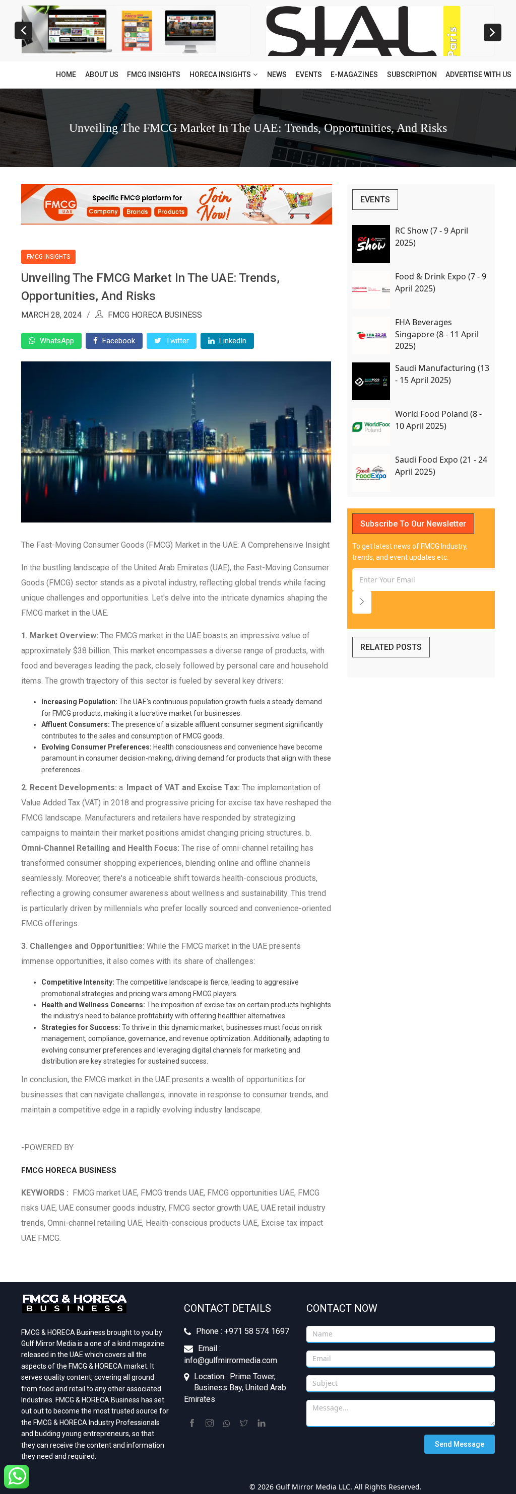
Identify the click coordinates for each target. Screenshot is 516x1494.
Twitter (176, 340)
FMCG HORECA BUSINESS (68, 1170)
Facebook (117, 340)
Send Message (459, 1444)
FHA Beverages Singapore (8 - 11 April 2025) (437, 334)
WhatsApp (56, 340)
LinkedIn (231, 340)
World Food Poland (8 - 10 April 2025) (438, 419)
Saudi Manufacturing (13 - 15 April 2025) (442, 373)
